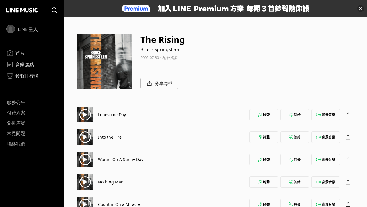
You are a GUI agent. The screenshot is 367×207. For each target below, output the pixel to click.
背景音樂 (328, 114)
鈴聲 (266, 114)
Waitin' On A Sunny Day (120, 159)
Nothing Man (111, 182)
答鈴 (297, 114)
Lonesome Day (112, 114)
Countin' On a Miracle (119, 204)
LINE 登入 (28, 29)
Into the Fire (110, 137)
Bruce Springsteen (160, 49)
